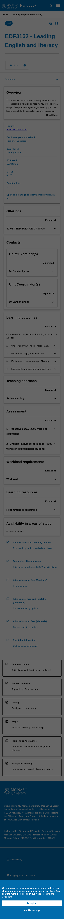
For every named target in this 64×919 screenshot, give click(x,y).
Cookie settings (32, 910)
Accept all (32, 903)
